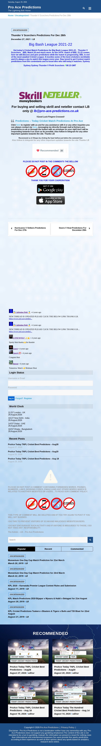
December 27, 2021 (20, 39)
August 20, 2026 (62, 673)
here (18, 125)
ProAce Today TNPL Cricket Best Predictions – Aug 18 (33, 459)
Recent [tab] (48, 549)
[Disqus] (50, 273)
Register (28, 398)
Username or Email (16, 378)
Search (90, 540)
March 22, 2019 (15, 576)
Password (12, 388)
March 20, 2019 (15, 563)
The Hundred (61, 697)
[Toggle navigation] (90, 8)
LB (33, 39)
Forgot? (19, 398)
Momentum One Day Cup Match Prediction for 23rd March (36, 573)
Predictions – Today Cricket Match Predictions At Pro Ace (49, 121)
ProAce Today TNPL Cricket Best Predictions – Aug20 (33, 452)
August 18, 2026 (18, 714)
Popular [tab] (21, 549)
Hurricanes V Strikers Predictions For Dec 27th (30, 229)
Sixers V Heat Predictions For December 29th (72, 229)
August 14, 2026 (62, 714)
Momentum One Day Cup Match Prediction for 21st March (36, 560)
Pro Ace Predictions (24, 7)
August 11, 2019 (16, 589)
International (78, 693)
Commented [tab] (77, 549)
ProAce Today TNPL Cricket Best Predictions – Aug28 (33, 444)
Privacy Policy (67, 727)
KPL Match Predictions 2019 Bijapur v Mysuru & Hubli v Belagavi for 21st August (47, 598)
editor (31, 673)
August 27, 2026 (18, 673)
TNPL (29, 657)
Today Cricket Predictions (24, 661)
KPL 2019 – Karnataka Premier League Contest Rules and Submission (42, 586)
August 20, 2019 (16, 601)
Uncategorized (20, 30)
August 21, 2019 (16, 617)
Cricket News (17, 657)
